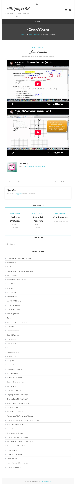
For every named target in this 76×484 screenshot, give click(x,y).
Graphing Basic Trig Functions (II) (17, 399)
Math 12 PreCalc (37, 48)
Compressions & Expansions (17, 182)
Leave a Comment (48, 56)
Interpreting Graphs (13, 314)
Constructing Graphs (13, 309)
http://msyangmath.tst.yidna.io (35, 167)
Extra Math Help (12, 292)
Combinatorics (12, 348)
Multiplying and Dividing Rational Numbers (20, 271)
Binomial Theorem (13, 335)
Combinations (60, 217)
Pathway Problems (13, 331)
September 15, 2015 (13, 297)
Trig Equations (11, 386)
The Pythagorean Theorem (15, 433)
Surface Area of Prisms (14, 378)
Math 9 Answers (12, 275)
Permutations (11, 343)
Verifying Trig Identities (14, 407)
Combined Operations (14, 467)
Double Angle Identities (14, 390)
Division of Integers (61, 182)
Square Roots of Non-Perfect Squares (19, 258)
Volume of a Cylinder (13, 365)
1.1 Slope (10, 288)
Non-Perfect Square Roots (15, 424)
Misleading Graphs (13, 352)
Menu (39, 22)
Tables (9, 318)
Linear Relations (12, 459)
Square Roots (11, 262)
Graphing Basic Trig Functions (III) (17, 395)
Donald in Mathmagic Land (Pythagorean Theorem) (23, 420)
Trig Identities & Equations (15, 412)
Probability (10, 326)
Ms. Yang (39, 56)
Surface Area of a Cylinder (15, 369)
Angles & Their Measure (14, 454)
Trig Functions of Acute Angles (16, 446)
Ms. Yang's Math (18, 9)
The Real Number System (15, 267)
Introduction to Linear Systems (16, 279)
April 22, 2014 (11, 356)
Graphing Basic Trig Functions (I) (17, 437)
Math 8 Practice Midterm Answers (17, 463)
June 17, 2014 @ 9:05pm (14, 301)
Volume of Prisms (13, 373)
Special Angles (11, 284)
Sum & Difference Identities (15, 382)
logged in (19, 194)
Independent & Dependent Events (17, 322)
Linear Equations (12, 450)
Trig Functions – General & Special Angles (20, 441)
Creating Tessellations (14, 305)
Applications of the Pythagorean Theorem (20, 416)
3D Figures (10, 360)
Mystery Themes (46, 481)
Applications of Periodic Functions (18, 403)
